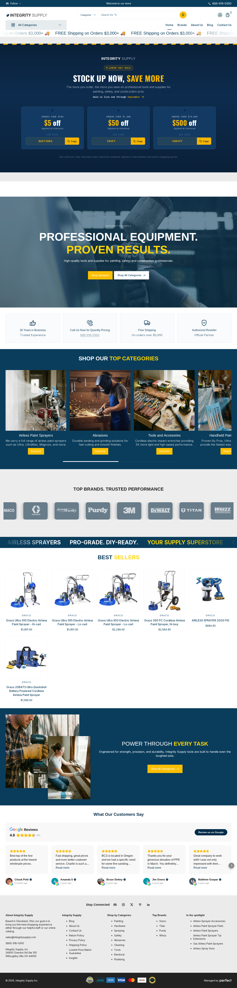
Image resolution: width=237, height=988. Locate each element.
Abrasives (119, 940)
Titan (162, 925)
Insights (73, 957)
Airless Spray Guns (204, 948)
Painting (118, 921)
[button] (183, 14)
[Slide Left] (103, 3)
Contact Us (224, 25)
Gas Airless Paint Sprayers (208, 943)
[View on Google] (9, 881)
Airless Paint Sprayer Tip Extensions (207, 937)
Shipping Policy (78, 944)
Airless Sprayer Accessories (209, 921)
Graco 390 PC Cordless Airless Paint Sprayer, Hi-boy (164, 622)
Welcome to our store (118, 3)
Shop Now (36, 451)
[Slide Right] (134, 3)
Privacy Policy (77, 940)
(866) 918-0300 (15, 943)
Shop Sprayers (100, 275)
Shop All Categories (129, 275)
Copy (74, 141)
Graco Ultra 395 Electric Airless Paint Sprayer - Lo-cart (72, 622)
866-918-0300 (89, 335)
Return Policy (76, 935)
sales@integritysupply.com (21, 937)
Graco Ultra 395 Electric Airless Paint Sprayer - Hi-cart (26, 622)
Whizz (162, 935)
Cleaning (119, 944)
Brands (182, 25)
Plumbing (119, 959)
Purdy (162, 930)
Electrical (119, 954)
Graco (26, 615)
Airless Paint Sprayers (205, 930)
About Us (197, 25)
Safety (118, 935)
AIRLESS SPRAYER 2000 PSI (210, 620)
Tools (117, 949)
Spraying (119, 930)
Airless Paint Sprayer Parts (208, 925)
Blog (210, 25)
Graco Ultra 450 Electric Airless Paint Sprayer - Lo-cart (118, 622)
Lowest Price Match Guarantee (80, 951)
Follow (14, 3)
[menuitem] (86, 921)
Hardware (119, 925)
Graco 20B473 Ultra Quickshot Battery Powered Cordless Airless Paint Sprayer (26, 691)
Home (169, 25)
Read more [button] (62, 867)
